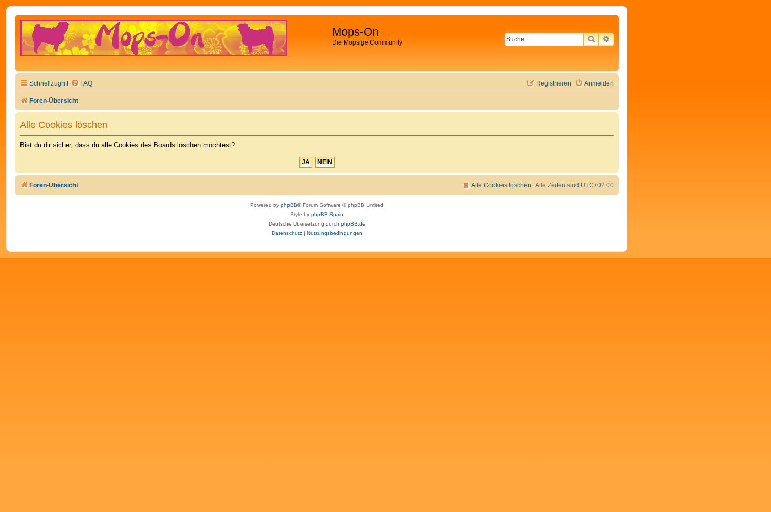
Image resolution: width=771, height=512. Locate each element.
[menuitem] (81, 84)
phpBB (289, 205)
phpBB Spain (327, 214)
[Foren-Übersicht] (174, 43)
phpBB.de (353, 224)
